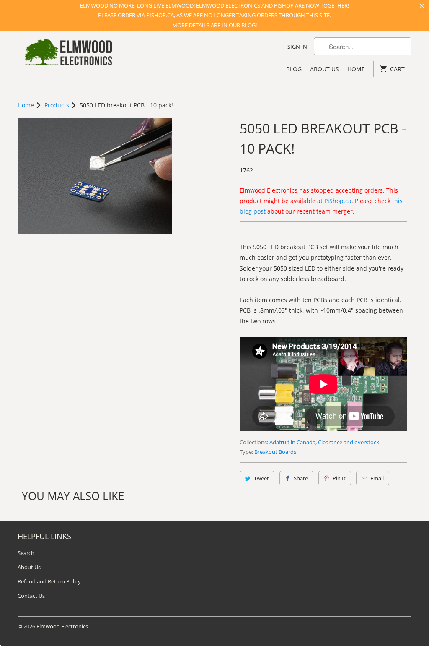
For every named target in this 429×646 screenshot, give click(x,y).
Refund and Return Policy (49, 581)
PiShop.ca (337, 201)
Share (301, 478)
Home (356, 69)
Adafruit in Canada (292, 442)
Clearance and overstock (348, 442)
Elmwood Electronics (62, 626)
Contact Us (31, 595)
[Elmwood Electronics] (68, 54)
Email (377, 478)
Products (56, 105)
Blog (294, 69)
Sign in (297, 46)
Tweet (261, 478)
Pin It (339, 478)
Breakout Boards (275, 452)
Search (26, 553)
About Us (324, 69)
